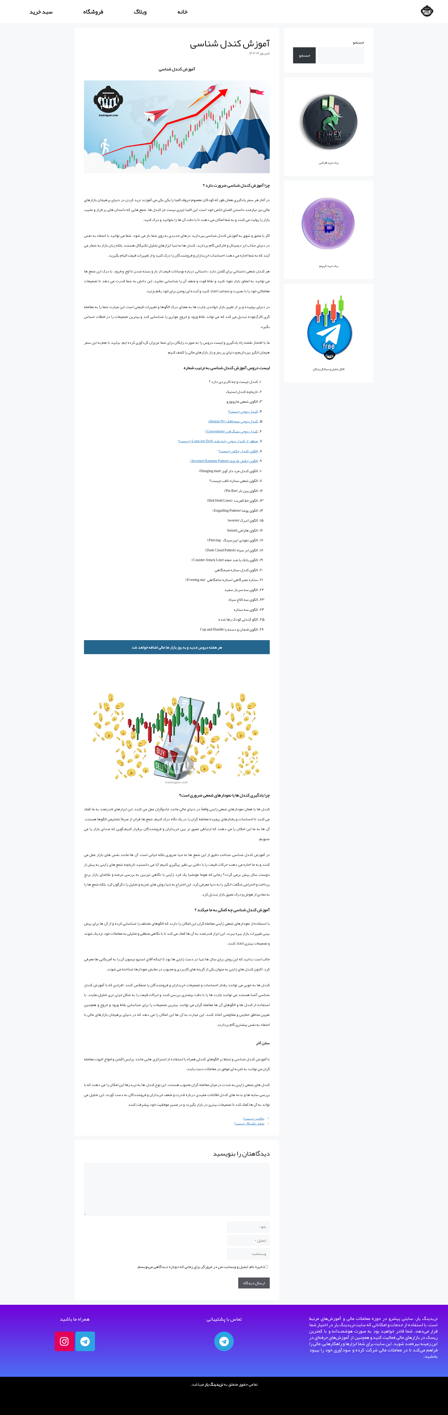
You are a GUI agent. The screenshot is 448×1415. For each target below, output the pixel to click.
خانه (182, 11)
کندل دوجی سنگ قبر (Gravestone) (231, 431)
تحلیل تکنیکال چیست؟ (249, 1123)
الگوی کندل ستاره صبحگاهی (236, 570)
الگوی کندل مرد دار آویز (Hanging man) (228, 471)
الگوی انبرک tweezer (243, 520)
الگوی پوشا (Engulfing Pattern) (235, 510)
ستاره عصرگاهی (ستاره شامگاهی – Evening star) (222, 580)
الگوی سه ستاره (246, 609)
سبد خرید (40, 11)
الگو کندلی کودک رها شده (238, 619)
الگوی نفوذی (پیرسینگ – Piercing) (232, 540)
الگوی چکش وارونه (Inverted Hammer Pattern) (224, 461)
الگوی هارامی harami (242, 530)
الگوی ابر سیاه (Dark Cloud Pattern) (231, 550)
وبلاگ (140, 11)
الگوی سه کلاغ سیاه (243, 599)
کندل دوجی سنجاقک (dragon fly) (233, 421)
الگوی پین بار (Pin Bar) (241, 491)
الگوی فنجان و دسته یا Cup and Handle (229, 629)
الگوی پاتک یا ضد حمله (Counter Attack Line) (225, 560)
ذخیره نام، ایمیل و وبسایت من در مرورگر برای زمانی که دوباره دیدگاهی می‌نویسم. (201, 1267)
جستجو (358, 42)
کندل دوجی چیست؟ (243, 411)
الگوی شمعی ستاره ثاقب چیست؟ (233, 480)
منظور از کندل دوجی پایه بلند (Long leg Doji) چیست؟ (218, 441)
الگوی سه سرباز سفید (241, 590)
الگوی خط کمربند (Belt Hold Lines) (232, 500)
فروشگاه (93, 11)
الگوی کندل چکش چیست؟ (238, 451)
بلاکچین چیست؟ (253, 1118)
